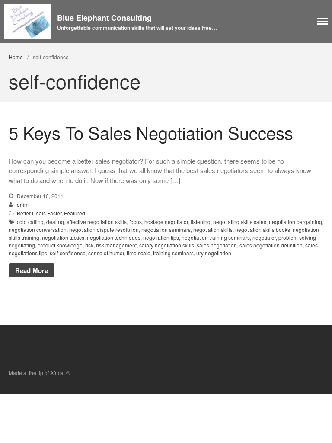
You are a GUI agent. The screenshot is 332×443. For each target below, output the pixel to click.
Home (16, 57)
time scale (138, 253)
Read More (31, 270)
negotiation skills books (262, 229)
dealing (55, 221)
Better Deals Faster (39, 213)
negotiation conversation (38, 229)
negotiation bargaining (295, 221)
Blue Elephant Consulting (104, 17)
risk (89, 245)
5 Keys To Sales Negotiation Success (151, 132)
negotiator (264, 237)
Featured (74, 213)
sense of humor (106, 253)
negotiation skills (213, 229)
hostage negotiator (166, 221)
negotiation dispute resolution (104, 229)
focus (135, 221)
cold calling (30, 221)
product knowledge (60, 245)
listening (201, 221)
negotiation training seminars (216, 237)
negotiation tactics (63, 237)
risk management (116, 245)
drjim (23, 204)
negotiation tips (161, 237)
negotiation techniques (113, 237)
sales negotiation (217, 245)
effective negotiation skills (97, 221)
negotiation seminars (166, 229)
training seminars (173, 253)
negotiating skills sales (239, 221)
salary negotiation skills (166, 245)
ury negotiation (213, 253)
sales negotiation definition (271, 245)
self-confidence (68, 253)
